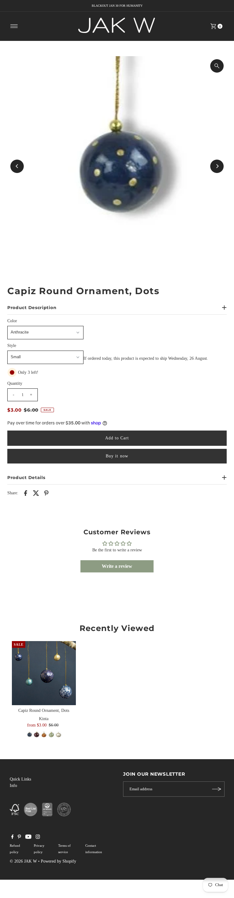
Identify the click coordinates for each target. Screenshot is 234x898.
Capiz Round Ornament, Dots (43, 710)
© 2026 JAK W (23, 861)
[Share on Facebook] (25, 492)
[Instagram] (38, 837)
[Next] (217, 166)
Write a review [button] (117, 566)
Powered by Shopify (58, 861)
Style (11, 345)
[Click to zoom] (217, 66)
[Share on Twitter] (36, 492)
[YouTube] (28, 837)
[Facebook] (12, 837)
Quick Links (20, 779)
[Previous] (17, 166)
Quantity (14, 383)
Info (13, 785)
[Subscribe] (217, 789)
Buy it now (117, 456)
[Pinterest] (19, 837)
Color (12, 321)
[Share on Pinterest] (46, 492)
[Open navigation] (14, 26)
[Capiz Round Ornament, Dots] (44, 673)
